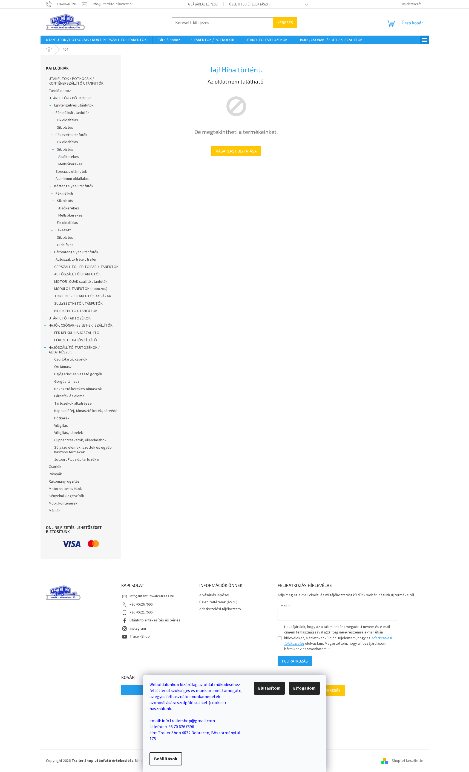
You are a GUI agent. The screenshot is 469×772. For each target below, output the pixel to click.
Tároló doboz (60, 91)
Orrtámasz (63, 367)
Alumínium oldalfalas (72, 179)
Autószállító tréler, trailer (76, 259)
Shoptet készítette (407, 761)
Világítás (61, 425)
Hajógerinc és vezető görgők (78, 374)
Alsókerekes (68, 157)
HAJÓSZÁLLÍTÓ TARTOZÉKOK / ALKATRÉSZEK (74, 350)
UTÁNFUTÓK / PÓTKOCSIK (70, 98)
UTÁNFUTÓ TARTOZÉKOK (70, 318)
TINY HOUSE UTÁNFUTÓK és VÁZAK (82, 296)
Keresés (285, 22)
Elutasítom (269, 688)
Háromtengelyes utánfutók (76, 252)
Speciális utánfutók (71, 171)
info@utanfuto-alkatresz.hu (152, 596)
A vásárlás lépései (203, 4)
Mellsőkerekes (70, 164)
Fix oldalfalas (67, 120)
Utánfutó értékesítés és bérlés (155, 620)
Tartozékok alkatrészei (73, 403)
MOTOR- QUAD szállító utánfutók (81, 281)
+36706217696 (141, 612)
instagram (138, 628)
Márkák (55, 511)
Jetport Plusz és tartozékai (76, 459)
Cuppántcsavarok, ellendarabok (80, 440)
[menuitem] (96, 40)
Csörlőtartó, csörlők (70, 359)
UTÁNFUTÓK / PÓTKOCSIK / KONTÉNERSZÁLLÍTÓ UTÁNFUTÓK (76, 81)
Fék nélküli (64, 193)
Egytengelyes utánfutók (74, 105)
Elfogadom (304, 688)
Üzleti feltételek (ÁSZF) (249, 4)
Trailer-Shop (140, 636)
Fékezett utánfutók (71, 135)
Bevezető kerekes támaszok (78, 389)
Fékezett (63, 230)
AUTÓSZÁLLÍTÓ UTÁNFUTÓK (77, 274)
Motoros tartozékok (65, 489)
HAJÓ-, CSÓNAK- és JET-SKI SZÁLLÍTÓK (81, 325)
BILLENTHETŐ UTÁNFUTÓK (75, 311)
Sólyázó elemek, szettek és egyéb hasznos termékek (83, 450)
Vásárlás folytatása (236, 151)
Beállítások (165, 759)
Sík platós (65, 127)
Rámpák (55, 474)
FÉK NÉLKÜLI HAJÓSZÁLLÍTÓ (76, 333)
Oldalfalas (65, 245)
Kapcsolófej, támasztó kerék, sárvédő (85, 411)
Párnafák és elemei (69, 396)
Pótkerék (62, 418)
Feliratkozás (295, 661)
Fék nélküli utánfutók (73, 113)
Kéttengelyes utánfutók (73, 186)
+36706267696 (141, 604)
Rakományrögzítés (64, 481)
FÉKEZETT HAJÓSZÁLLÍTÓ (75, 340)
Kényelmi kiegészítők (66, 496)
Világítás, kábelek (68, 433)
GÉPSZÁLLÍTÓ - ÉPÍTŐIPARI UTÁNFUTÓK (86, 267)
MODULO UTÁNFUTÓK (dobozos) (80, 289)
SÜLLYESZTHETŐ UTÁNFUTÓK (78, 303)
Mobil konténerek (63, 503)
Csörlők (55, 466)
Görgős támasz (66, 381)
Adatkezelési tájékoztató (220, 609)
